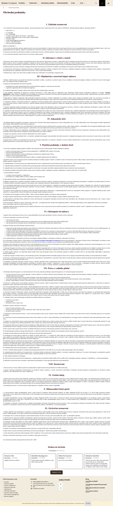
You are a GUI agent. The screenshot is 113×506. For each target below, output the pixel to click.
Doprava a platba (9, 483)
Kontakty (6, 482)
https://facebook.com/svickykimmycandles (44, 485)
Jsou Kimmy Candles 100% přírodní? (96, 484)
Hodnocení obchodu (56, 447)
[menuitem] (22, 3)
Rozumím (88, 503)
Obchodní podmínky (9, 491)
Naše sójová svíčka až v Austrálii (95, 487)
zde (83, 503)
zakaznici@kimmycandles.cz (40, 481)
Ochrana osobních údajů (11, 493)
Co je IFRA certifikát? (92, 481)
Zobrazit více (56, 472)
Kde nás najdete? (9, 496)
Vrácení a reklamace (10, 485)
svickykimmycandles (38, 488)
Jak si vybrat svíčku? (92, 491)
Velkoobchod (7, 489)
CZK (89, 3)
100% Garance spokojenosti (11, 494)
